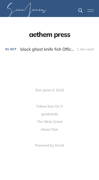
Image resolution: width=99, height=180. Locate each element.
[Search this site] (80, 11)
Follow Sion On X (49, 106)
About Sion (49, 129)
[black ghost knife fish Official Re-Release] (49, 49)
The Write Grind (49, 121)
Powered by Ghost (49, 145)
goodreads (49, 114)
